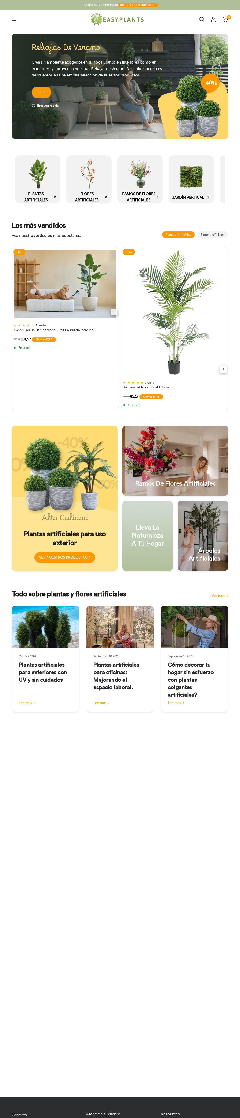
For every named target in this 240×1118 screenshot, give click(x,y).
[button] (41, 92)
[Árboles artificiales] (203, 536)
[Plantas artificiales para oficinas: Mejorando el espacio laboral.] (120, 627)
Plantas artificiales (178, 234)
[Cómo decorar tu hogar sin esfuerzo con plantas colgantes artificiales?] (194, 627)
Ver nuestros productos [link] (63, 557)
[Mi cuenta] (213, 19)
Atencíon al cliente (103, 1114)
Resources (170, 1114)
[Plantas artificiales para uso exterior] (65, 498)
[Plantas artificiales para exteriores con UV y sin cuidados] (45, 627)
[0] (223, 19)
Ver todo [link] (218, 595)
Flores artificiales (212, 234)
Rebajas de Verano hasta (119, 5)
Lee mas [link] (25, 703)
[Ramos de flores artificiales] (175, 461)
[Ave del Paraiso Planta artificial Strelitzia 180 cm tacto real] (65, 284)
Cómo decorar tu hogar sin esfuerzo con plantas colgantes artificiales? (191, 680)
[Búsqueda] (202, 19)
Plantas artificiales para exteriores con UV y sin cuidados (43, 672)
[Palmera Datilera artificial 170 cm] (175, 312)
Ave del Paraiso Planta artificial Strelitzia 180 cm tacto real (54, 330)
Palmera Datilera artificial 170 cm (146, 387)
